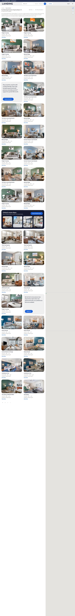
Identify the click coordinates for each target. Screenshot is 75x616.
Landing (2, 8)
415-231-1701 (7, 0)
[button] (39, 4)
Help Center (71, 0)
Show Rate (4, 37)
